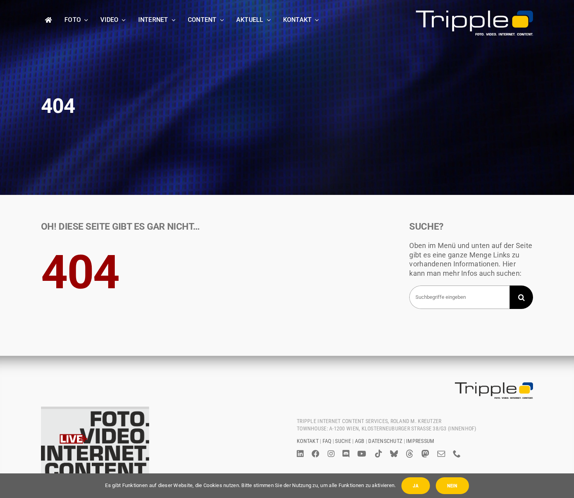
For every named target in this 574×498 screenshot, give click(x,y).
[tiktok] (378, 454)
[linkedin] (300, 454)
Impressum (420, 441)
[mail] (441, 454)
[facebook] (315, 454)
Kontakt (308, 441)
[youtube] (361, 454)
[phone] (457, 454)
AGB (360, 441)
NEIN (452, 486)
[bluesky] (394, 454)
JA (415, 486)
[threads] (410, 454)
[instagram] (331, 454)
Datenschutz (385, 441)
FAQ (327, 441)
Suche (343, 441)
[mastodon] (425, 454)
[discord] (345, 454)
